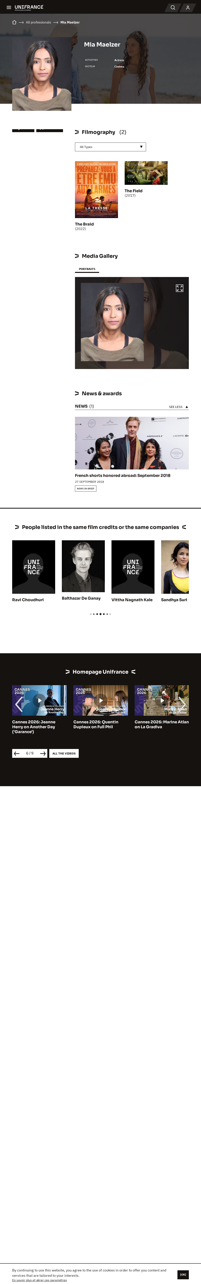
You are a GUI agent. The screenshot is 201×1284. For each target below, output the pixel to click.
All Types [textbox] (86, 147)
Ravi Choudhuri (28, 599)
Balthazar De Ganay (81, 598)
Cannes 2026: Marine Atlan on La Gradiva (162, 724)
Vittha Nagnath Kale (132, 599)
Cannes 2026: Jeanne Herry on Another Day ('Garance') (33, 727)
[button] (179, 288)
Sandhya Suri (174, 599)
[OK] (183, 1274)
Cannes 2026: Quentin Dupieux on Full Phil (95, 724)
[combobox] (110, 147)
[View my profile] (188, 8)
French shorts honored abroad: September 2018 (122, 475)
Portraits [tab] (87, 269)
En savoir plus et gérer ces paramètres (39, 1280)
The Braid (84, 224)
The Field (134, 191)
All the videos (64, 753)
